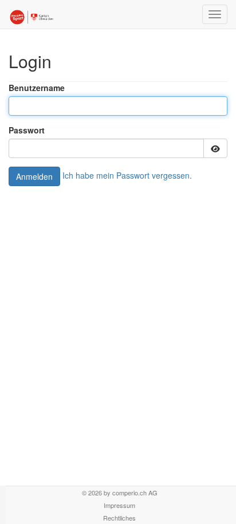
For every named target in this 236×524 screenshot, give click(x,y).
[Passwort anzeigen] (215, 148)
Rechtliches (119, 517)
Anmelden (34, 176)
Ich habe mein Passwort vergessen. (127, 175)
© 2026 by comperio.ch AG (120, 492)
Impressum (119, 505)
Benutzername (37, 87)
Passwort (27, 130)
